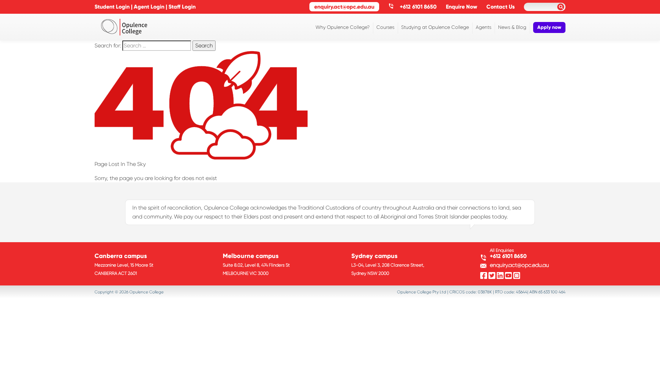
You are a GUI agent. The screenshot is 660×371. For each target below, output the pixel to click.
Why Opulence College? (343, 27)
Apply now (549, 27)
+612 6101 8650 (417, 6)
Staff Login (182, 6)
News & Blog (512, 27)
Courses (385, 27)
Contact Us (500, 6)
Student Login (112, 6)
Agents (483, 27)
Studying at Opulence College (435, 27)
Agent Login (149, 6)
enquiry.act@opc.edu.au (344, 6)
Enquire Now (461, 6)
